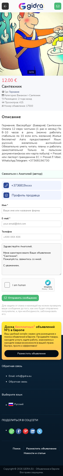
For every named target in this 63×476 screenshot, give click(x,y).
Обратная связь (18, 381)
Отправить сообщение (22, 298)
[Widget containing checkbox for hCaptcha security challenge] (28, 285)
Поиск (16, 448)
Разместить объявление (32, 353)
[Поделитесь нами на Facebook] (18, 431)
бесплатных (25, 327)
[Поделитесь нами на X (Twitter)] (39, 431)
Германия (14, 92)
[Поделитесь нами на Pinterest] (25, 431)
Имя (5, 205)
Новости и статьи (35, 453)
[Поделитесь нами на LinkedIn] (32, 431)
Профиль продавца (26, 195)
